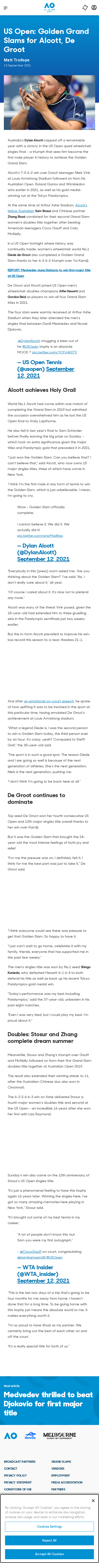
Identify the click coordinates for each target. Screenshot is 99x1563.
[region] (49, 1528)
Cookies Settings (49, 1527)
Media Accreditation (67, 1482)
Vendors (57, 1469)
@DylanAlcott (29, 341)
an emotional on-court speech (49, 701)
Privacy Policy (15, 1476)
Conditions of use (17, 1489)
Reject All (49, 1540)
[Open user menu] (94, 7)
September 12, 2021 (43, 559)
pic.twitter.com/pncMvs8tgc (40, 535)
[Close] (93, 1500)
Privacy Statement (18, 1482)
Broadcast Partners (19, 1462)
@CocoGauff (31, 1251)
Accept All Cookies (49, 1554)
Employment (60, 1476)
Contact (11, 1469)
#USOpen (30, 346)
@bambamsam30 (31, 1257)
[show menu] (5, 8)
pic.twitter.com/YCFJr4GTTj (54, 352)
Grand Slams (61, 1462)
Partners (58, 1489)
